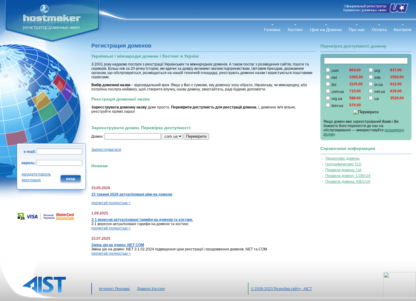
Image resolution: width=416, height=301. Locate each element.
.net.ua (379, 92)
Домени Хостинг (151, 289)
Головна (272, 29)
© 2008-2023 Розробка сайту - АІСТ (281, 289)
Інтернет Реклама (114, 289)
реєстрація (31, 180)
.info (377, 78)
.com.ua (337, 92)
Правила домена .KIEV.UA (347, 181)
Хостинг (295, 29)
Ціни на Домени (326, 29)
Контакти (402, 29)
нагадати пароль (36, 174)
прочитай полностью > (111, 203)
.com (335, 71)
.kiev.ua (337, 106)
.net (334, 78)
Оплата (379, 29)
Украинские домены (342, 158)
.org (377, 71)
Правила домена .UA (343, 170)
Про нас (357, 29)
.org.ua (336, 99)
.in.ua (378, 85)
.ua (376, 99)
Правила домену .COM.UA (348, 176)
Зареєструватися (106, 149)
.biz (334, 85)
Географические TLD (343, 164)
